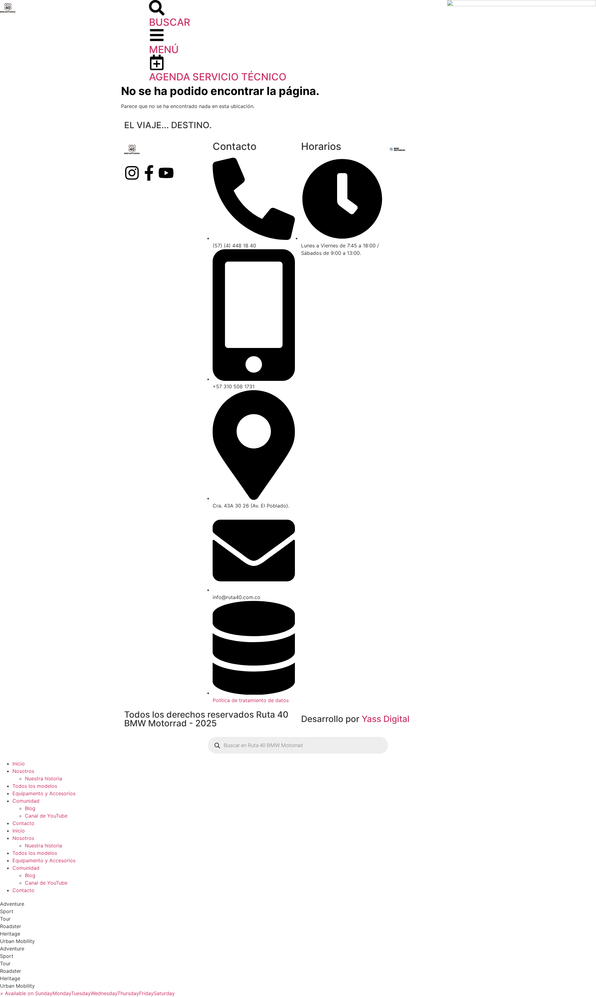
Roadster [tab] (10, 926)
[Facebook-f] (149, 173)
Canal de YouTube (46, 816)
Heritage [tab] (10, 934)
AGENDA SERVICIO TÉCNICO (218, 77)
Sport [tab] (6, 911)
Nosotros (23, 771)
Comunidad (25, 801)
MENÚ (164, 49)
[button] (87, 993)
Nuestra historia (43, 778)
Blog (30, 808)
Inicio (18, 763)
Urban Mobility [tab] (17, 941)
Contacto (23, 823)
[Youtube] (166, 173)
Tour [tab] (5, 919)
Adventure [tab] (12, 904)
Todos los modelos (34, 786)
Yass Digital (385, 719)
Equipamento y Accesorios (43, 793)
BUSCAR (169, 22)
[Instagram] (132, 173)
